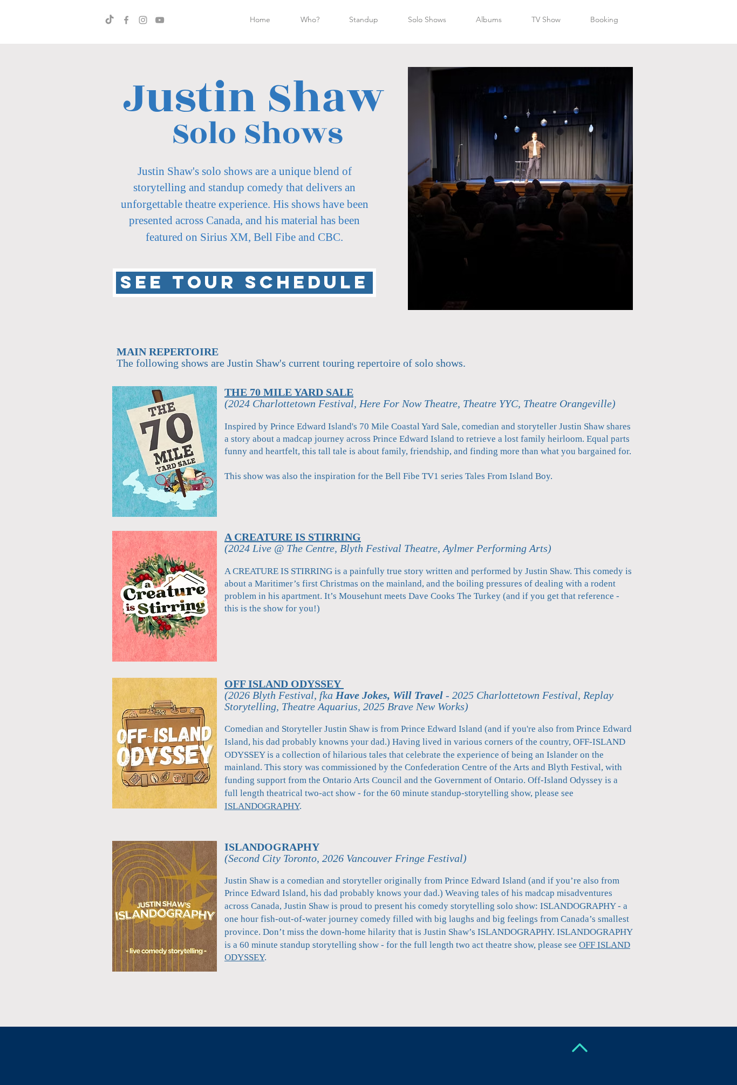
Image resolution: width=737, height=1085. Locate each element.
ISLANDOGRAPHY (261, 806)
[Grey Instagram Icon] (143, 20)
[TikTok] (109, 20)
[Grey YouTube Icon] (159, 20)
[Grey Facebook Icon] (126, 20)
